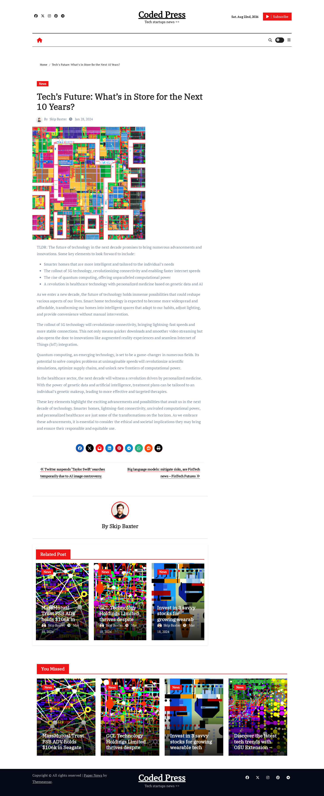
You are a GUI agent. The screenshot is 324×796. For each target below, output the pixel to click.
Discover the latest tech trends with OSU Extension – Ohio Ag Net (255, 744)
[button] (288, 40)
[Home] (40, 40)
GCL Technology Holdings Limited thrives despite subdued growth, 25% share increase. (129, 747)
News (42, 84)
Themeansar (42, 781)
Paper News (93, 775)
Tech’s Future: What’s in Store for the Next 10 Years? (120, 101)
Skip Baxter (58, 119)
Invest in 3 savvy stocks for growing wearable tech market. (177, 616)
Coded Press (162, 14)
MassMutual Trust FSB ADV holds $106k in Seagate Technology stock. (61, 619)
